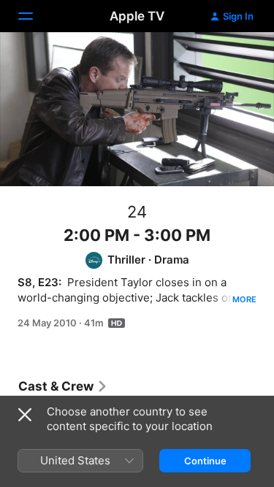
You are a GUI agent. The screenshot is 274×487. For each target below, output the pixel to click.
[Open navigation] (34, 16)
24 (137, 211)
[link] (63, 386)
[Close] (24, 414)
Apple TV (137, 16)
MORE (244, 299)
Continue (205, 461)
